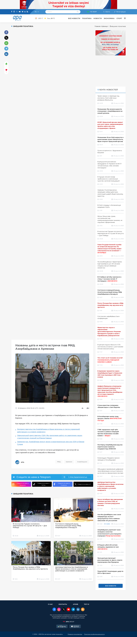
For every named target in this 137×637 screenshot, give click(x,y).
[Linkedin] (25, 12)
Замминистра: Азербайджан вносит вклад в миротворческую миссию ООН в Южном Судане (50, 443)
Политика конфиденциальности (94, 634)
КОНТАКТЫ (63, 604)
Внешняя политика (118, 26)
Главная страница (101, 26)
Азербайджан (82, 462)
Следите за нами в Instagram (23, 484)
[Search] (77, 12)
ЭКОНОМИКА (109, 18)
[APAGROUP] (68, 621)
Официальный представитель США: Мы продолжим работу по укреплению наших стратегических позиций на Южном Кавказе (49, 437)
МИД (59, 462)
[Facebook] (11, 12)
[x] (64, 610)
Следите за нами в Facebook (64, 484)
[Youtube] (19, 12)
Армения (69, 462)
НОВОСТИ (97, 18)
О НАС (50, 604)
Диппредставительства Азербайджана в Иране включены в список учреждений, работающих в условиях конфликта (48, 430)
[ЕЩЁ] (124, 18)
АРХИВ (75, 604)
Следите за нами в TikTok (43, 484)
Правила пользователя (75, 634)
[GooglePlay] (62, 626)
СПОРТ (119, 18)
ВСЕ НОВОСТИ (74, 18)
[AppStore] (75, 626)
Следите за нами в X (84, 484)
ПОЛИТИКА (86, 18)
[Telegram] (22, 12)
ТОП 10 (86, 604)
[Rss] (27, 12)
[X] (17, 12)
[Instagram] (14, 12)
